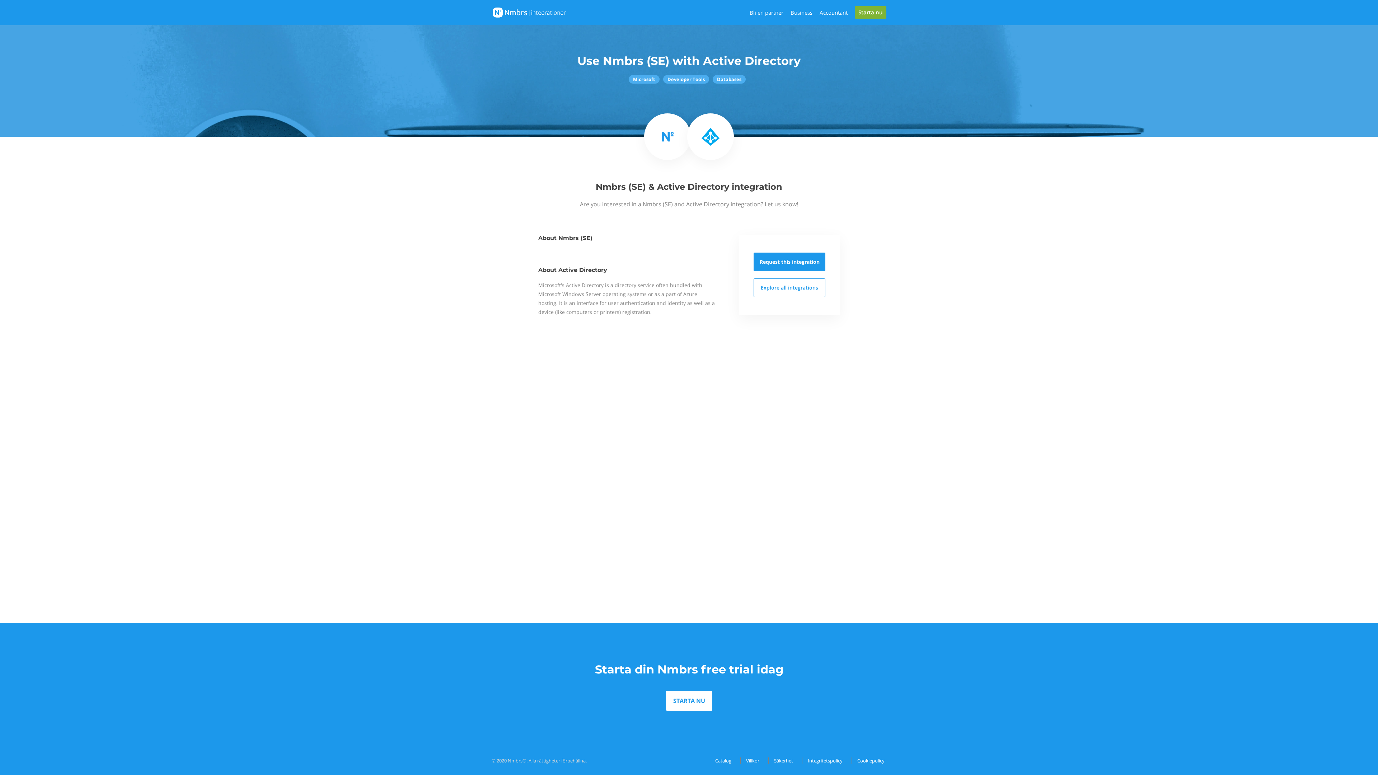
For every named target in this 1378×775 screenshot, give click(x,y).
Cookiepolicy (871, 760)
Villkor (752, 760)
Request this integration (790, 261)
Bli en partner (766, 12)
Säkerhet (783, 760)
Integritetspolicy (825, 760)
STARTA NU (689, 701)
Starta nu (870, 12)
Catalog (723, 760)
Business (801, 12)
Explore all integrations (789, 287)
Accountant (834, 12)
